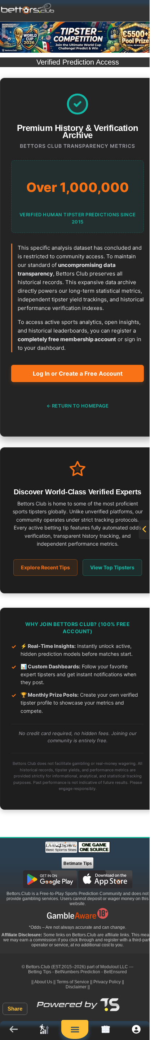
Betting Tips (39, 971)
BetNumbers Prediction (77, 971)
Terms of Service (73, 981)
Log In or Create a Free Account (78, 373)
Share (15, 1009)
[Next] (144, 31)
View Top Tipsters (112, 567)
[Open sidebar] (144, 529)
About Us (43, 981)
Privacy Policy (107, 981)
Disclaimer (76, 986)
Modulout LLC (114, 966)
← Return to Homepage (77, 406)
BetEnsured (115, 971)
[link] (44, 1030)
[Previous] (11, 31)
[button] (13, 1030)
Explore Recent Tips (45, 567)
